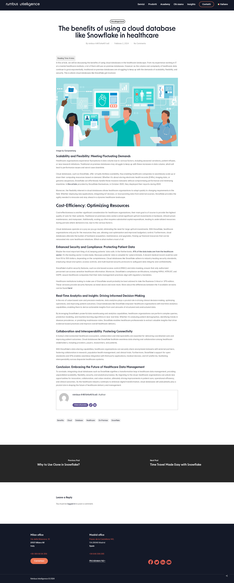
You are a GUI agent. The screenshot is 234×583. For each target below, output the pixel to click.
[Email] (95, 405)
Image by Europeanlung (66, 151)
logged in (71, 504)
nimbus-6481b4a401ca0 (98, 43)
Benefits (60, 420)
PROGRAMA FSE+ (97, 561)
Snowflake (116, 420)
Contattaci (39, 561)
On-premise (103, 420)
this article (72, 184)
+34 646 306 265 (96, 554)
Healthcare (91, 420)
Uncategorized (117, 21)
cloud (69, 420)
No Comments (140, 43)
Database (79, 420)
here (70, 288)
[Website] (91, 405)
